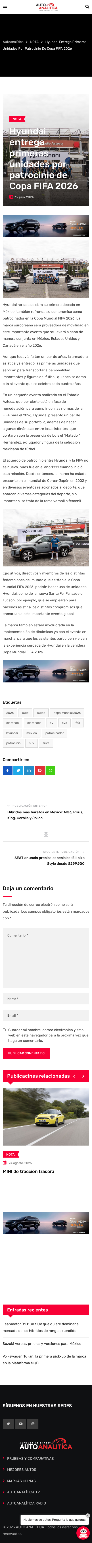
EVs (64, 723)
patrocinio (13, 743)
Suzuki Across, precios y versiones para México (42, 1343)
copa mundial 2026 (67, 713)
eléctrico (12, 723)
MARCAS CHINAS (21, 1481)
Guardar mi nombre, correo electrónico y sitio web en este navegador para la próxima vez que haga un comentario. (48, 1035)
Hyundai (10, 305)
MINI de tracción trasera (28, 1171)
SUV (31, 743)
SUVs (46, 743)
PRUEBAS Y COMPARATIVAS (30, 1458)
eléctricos (34, 723)
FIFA (77, 723)
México (31, 733)
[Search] (87, 6)
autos (41, 713)
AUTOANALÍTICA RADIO (26, 1503)
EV (51, 723)
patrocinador (54, 733)
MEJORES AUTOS (21, 1470)
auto (25, 713)
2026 (10, 713)
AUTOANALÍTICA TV (23, 1492)
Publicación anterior (30, 805)
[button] (74, 1076)
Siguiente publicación (61, 851)
